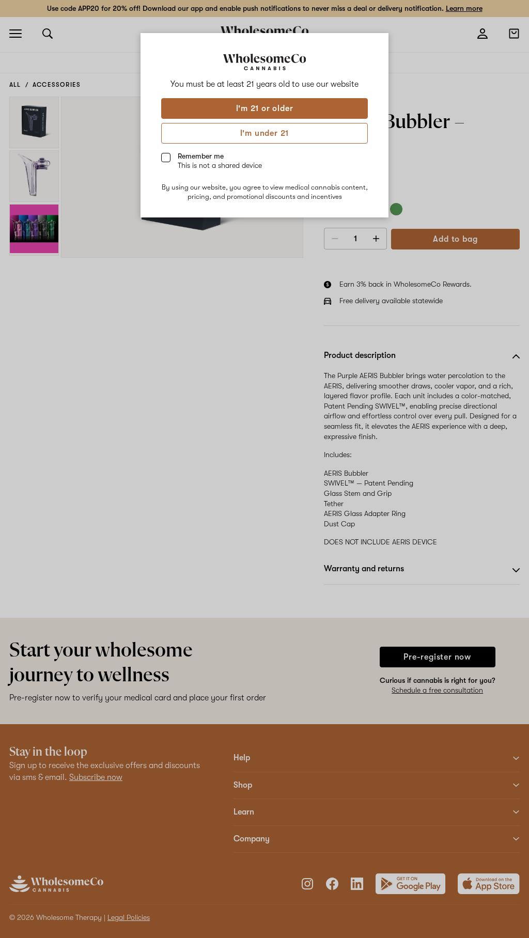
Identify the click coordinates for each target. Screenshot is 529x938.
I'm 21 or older (264, 108)
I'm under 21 (264, 133)
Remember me (220, 160)
